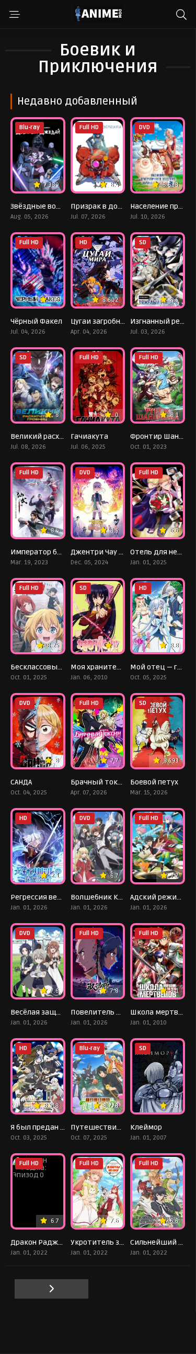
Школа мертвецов (163, 1012)
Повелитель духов (104, 1012)
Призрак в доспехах (106, 206)
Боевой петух (154, 782)
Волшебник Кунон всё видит (122, 897)
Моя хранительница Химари (121, 667)
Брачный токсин (100, 782)
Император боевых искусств (61, 552)
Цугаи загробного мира (111, 321)
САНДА (21, 782)
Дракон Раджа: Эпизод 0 (54, 1242)
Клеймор (146, 1127)
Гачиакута (89, 436)
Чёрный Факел (36, 321)
